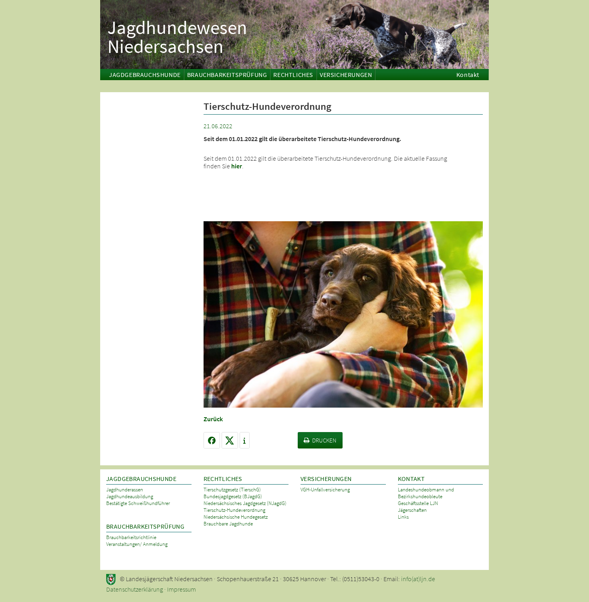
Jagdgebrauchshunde (141, 479)
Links (403, 516)
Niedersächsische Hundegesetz (236, 516)
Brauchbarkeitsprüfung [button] (227, 75)
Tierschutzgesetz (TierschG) (232, 489)
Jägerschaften (412, 510)
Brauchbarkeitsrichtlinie (131, 537)
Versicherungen (326, 479)
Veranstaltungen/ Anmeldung (136, 544)
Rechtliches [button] (293, 75)
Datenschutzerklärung (134, 589)
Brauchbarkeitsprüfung (145, 526)
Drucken (324, 440)
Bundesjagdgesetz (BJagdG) (233, 496)
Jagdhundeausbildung (129, 496)
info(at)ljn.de (418, 579)
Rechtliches (223, 479)
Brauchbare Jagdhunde (228, 523)
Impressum (181, 589)
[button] (212, 440)
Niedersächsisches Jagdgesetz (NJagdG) (245, 503)
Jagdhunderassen (124, 489)
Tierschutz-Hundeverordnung (234, 510)
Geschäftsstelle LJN (418, 503)
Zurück (213, 419)
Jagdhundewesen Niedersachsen (177, 36)
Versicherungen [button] (346, 75)
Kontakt (467, 75)
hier (236, 166)
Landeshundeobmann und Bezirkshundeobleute (426, 493)
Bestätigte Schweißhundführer (138, 503)
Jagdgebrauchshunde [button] (145, 75)
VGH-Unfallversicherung (325, 489)
